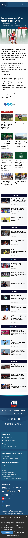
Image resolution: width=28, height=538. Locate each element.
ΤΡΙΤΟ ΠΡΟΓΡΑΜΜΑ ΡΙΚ (8, 476)
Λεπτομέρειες (17, 525)
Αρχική (4, 410)
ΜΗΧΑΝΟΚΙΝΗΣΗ (14, 361)
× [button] (26, 516)
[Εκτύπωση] (14, 104)
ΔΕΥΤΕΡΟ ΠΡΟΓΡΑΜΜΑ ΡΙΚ (9, 474)
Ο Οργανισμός (5, 456)
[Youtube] (18, 419)
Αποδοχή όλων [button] (7, 532)
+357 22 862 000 (8, 437)
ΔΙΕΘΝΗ (14, 259)
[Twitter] (11, 419)
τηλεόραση (13, 1)
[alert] (14, 526)
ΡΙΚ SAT (4, 471)
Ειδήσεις (9, 410)
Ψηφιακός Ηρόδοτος (13, 413)
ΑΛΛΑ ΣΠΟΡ (14, 326)
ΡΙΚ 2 (3, 467)
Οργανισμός (23, 413)
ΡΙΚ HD (4, 469)
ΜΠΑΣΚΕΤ (14, 292)
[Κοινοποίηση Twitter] (8, 104)
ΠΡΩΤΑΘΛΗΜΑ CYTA (23, 28)
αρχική (2, 1)
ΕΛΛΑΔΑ (14, 227)
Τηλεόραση (16, 410)
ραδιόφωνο (20, 1)
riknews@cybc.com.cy (9, 440)
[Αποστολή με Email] (11, 104)
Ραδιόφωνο (23, 410)
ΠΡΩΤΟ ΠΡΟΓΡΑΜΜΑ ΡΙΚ (8, 473)
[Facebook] (9, 419)
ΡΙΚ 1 (3, 465)
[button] (14, 535)
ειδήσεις (8, 1)
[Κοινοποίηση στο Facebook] (5, 104)
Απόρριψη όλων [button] (20, 532)
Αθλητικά (4, 413)
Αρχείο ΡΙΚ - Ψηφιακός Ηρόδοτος (10, 458)
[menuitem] (4, 5)
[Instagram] (15, 419)
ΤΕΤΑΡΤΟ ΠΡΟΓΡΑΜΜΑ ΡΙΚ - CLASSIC (11, 478)
